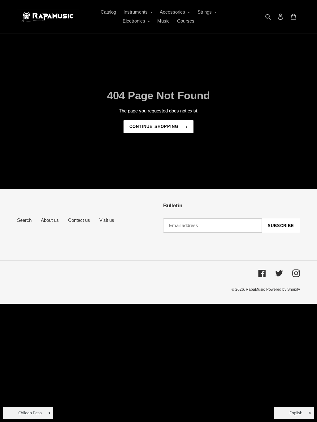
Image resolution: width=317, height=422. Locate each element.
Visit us (106, 220)
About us (50, 220)
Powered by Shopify (283, 289)
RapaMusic (255, 289)
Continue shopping (153, 126)
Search (24, 220)
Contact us (79, 220)
